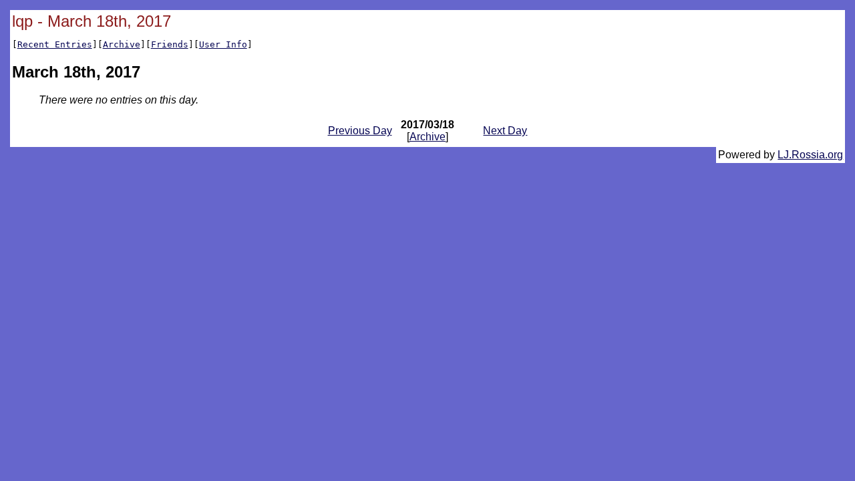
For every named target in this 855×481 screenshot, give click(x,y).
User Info (223, 44)
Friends (169, 44)
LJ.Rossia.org (810, 154)
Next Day (505, 130)
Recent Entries (54, 44)
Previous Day (360, 130)
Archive (121, 44)
